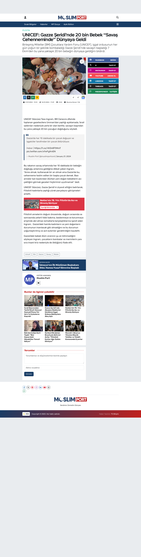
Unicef (27, 254)
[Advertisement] (103, 129)
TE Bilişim (115, 414)
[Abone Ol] (83, 97)
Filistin (26, 30)
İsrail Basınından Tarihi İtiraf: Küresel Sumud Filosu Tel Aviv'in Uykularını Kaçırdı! (33, 312)
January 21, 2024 (63, 156)
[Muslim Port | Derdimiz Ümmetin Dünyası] (72, 18)
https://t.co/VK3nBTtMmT (47, 148)
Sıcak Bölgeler (30, 24)
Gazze (41, 254)
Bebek (56, 254)
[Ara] (117, 17)
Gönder (29, 374)
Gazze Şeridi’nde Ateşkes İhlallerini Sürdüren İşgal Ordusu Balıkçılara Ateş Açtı (53, 312)
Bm (34, 254)
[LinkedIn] (40, 387)
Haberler (44, 24)
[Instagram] (36, 387)
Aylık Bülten (69, 24)
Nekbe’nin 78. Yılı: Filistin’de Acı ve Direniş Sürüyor (73, 310)
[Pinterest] (32, 387)
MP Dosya (55, 24)
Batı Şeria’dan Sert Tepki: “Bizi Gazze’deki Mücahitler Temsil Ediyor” (32, 337)
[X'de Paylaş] (29, 97)
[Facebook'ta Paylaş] (24, 97)
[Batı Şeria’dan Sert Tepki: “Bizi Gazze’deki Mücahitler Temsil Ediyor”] (33, 325)
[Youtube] (44, 387)
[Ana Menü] (118, 24)
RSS (27, 414)
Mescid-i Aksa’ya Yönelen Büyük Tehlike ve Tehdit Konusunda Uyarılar (74, 336)
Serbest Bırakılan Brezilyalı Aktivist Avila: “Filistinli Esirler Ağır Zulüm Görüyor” (52, 337)
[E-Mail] (38, 283)
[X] (28, 387)
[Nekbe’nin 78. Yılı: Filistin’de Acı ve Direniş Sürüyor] (74, 301)
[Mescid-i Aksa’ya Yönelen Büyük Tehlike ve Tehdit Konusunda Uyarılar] (74, 325)
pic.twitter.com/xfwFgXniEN (41, 151)
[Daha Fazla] (37, 97)
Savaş (48, 254)
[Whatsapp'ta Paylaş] (33, 97)
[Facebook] (24, 387)
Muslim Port (43, 278)
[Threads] (48, 387)
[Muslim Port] (29, 279)
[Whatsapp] (24, 391)
